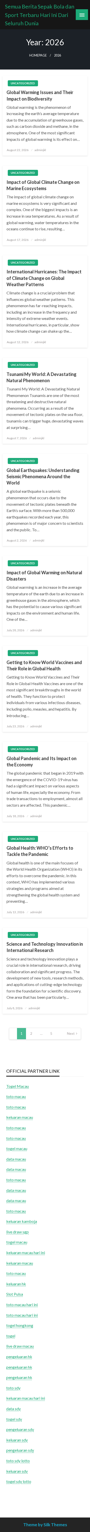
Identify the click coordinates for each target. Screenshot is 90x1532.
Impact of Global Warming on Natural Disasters (44, 576)
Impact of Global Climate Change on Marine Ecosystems (43, 185)
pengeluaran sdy (20, 1429)
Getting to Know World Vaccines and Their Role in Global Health (44, 665)
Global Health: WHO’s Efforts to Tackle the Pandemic (39, 851)
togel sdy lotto (18, 1481)
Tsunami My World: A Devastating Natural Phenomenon (41, 377)
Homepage (38, 55)
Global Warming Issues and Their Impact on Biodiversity (39, 95)
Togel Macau (17, 1086)
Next (71, 1033)
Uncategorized (23, 83)
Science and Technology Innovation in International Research (44, 947)
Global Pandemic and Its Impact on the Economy (41, 761)
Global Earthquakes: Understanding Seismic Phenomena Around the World (43, 476)
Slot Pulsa (14, 1294)
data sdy (13, 1408)
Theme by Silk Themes (45, 1524)
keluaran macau (19, 1263)
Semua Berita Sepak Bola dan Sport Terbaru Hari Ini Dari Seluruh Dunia (39, 15)
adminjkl (40, 150)
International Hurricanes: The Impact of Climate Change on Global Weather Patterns (44, 278)
